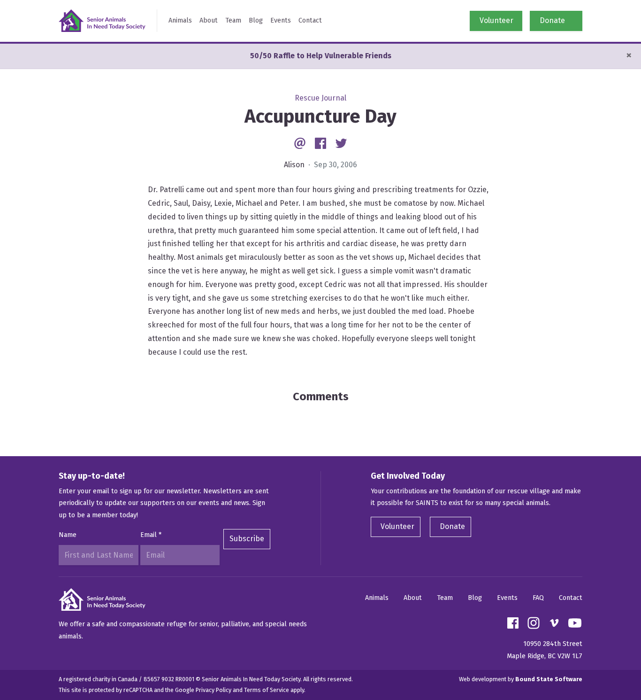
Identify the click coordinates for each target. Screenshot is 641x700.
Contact (310, 20)
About (208, 20)
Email (150, 535)
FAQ (538, 598)
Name (67, 535)
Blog (256, 20)
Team (233, 20)
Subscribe (246, 538)
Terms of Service (266, 689)
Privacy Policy (213, 689)
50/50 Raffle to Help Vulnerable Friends (320, 55)
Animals (180, 20)
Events (280, 20)
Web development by (520, 679)
